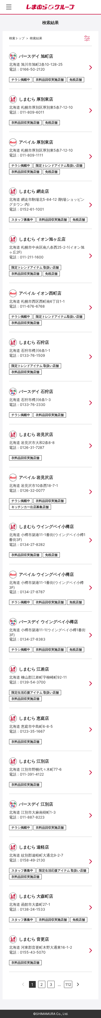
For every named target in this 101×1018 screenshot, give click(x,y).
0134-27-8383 (32, 639)
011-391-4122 (32, 774)
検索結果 (36, 38)
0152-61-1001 (32, 209)
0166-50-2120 (32, 69)
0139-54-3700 (33, 682)
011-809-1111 (31, 155)
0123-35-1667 (32, 731)
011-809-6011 (32, 112)
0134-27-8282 (32, 544)
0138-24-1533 (32, 909)
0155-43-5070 (33, 952)
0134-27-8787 (32, 592)
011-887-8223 (32, 817)
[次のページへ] (78, 984)
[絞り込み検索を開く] (87, 38)
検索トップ (17, 38)
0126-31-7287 (32, 447)
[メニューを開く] (8, 7)
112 (68, 984)
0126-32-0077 (32, 490)
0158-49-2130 (32, 860)
